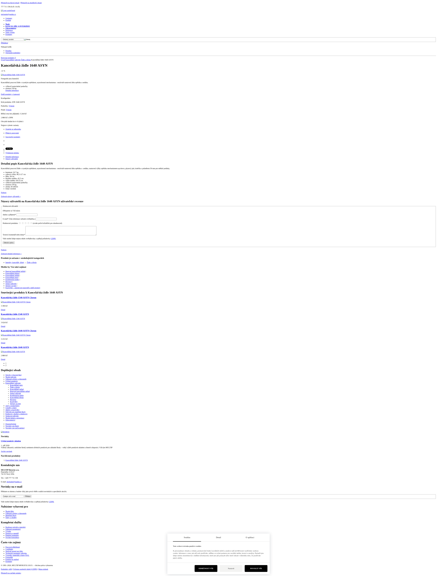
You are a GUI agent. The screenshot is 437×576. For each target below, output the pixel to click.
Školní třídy (9, 511)
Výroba (8, 531)
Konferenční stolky (12, 280)
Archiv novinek (6, 451)
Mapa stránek (43, 569)
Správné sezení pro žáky (14, 551)
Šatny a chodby (11, 518)
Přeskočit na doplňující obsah (31, 3)
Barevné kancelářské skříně (15, 271)
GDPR (53, 239)
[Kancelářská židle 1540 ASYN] (13, 319)
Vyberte (11, 106)
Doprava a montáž (12, 533)
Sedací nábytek (10, 284)
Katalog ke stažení (12, 559)
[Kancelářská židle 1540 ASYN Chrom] (15, 302)
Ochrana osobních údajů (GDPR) (25, 569)
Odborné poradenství (13, 529)
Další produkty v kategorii (10, 94)
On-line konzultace (12, 537)
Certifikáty (9, 549)
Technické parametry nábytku (16, 553)
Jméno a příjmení (9, 215)
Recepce (8, 282)
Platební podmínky (12, 535)
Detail (3, 310)
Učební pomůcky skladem (11, 441)
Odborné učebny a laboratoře (15, 513)
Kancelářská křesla (12, 273)
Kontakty (8, 561)
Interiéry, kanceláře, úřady (14, 262)
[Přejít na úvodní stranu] (8, 10)
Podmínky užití (6, 569)
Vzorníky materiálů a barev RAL (17, 555)
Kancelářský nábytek (13, 60)
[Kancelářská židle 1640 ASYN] (13, 75)
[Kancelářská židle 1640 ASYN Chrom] (15, 335)
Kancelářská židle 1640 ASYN (16, 460)
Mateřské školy (10, 515)
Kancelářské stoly (11, 277)
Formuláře (9, 557)
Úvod (3, 60)
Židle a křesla (26, 60)
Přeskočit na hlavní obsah (10, 3)
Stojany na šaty (10, 286)
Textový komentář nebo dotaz (14, 235)
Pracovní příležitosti (12, 547)
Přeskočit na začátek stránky (11, 573)
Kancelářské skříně (12, 275)
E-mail (19, 219)
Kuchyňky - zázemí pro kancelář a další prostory (22, 288)
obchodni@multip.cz (8, 14)
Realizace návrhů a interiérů (15, 527)
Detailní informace (12, 90)
